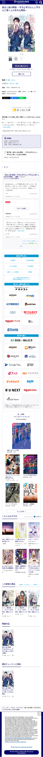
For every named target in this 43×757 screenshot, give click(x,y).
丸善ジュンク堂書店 (13, 272)
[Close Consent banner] (39, 713)
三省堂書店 (30, 266)
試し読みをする (23, 66)
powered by (25, 243)
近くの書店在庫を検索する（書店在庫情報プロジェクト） (21, 278)
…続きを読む (6, 127)
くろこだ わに (13, 83)
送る (23, 98)
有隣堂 (30, 272)
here (34, 724)
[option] (8, 642)
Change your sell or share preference (15, 742)
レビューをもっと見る (29, 241)
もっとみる (20, 511)
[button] (36, 60)
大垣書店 (12, 260)
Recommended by (29, 516)
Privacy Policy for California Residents (21, 747)
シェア (15, 98)
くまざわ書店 (13, 266)
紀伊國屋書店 (30, 260)
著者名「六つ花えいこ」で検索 (28, 584)
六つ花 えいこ (10, 80)
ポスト (7, 98)
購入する (21, 74)
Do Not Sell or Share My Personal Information (18, 738)
